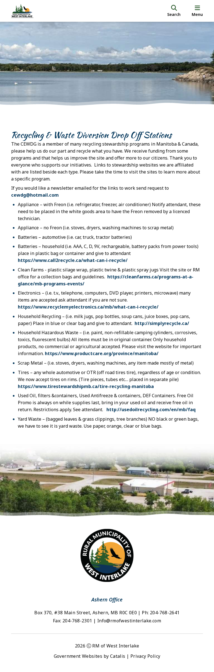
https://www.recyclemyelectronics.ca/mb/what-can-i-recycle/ (88, 307)
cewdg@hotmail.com (35, 195)
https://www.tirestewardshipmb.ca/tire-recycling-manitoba (86, 386)
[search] (174, 11)
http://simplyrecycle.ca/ (162, 323)
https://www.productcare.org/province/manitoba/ (102, 353)
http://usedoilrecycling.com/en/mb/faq (151, 409)
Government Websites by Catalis (89, 656)
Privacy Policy (145, 656)
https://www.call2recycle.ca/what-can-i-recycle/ (73, 260)
